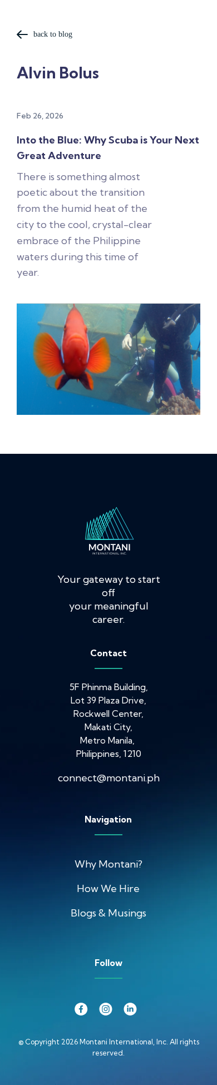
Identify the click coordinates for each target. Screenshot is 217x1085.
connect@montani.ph (109, 777)
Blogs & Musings (108, 912)
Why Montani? (108, 864)
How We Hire (108, 888)
